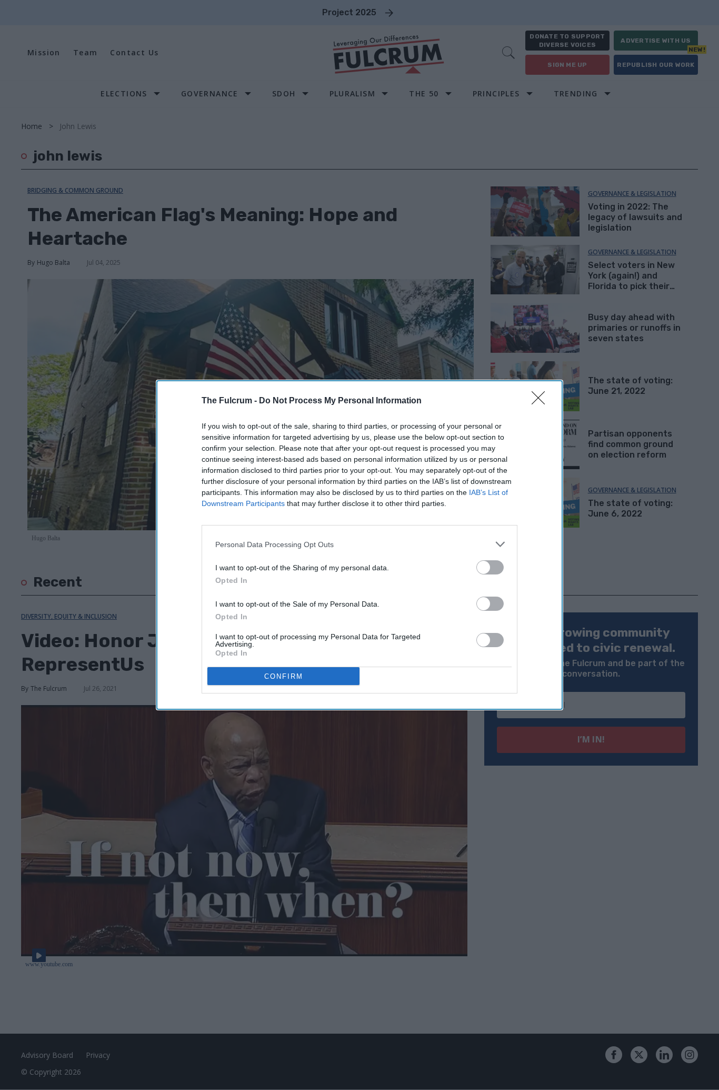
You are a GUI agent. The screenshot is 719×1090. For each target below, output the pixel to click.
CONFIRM (283, 676)
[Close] (542, 401)
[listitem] (359, 544)
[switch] (490, 567)
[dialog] (359, 545)
